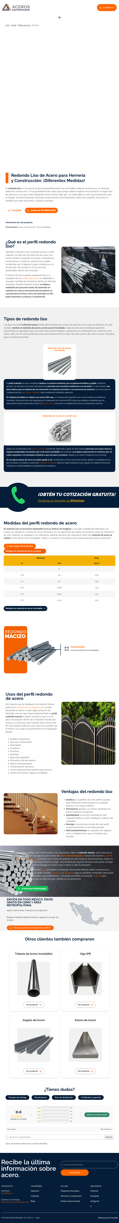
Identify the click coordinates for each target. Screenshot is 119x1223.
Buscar (109, 1137)
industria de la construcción (30, 707)
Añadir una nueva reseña (97, 1115)
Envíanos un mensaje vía (61, 500)
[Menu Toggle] (59, 17)
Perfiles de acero (24, 25)
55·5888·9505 (6, 1193)
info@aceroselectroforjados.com (15, 1202)
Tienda (13, 25)
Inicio (8, 25)
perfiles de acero (30, 278)
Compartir (16, 210)
